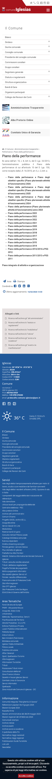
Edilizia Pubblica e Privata (13, 626)
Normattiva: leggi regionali (13, 738)
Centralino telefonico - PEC (12, 508)
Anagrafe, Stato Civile (11, 611)
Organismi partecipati (15, 92)
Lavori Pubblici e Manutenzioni (14, 629)
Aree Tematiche (11, 601)
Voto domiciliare (8, 501)
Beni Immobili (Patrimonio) (12, 638)
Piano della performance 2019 (22, 229)
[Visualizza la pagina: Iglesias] (3, 149)
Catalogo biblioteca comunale (14, 538)
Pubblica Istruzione (10, 650)
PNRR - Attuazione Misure (12, 608)
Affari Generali (8, 653)
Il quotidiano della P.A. (11, 732)
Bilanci (8, 37)
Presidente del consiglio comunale (20, 57)
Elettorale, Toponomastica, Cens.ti (15, 617)
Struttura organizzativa (15, 82)
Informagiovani (8, 659)
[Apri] (49, 41)
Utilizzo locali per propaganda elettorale (18, 505)
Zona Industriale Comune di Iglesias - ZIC (19, 689)
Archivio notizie (8, 723)
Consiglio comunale (14, 52)
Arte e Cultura (7, 635)
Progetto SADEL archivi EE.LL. (14, 520)
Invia (9, 281)
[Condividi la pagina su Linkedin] (24, 286)
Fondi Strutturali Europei (12, 605)
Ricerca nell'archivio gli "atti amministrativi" (25, 318)
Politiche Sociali (8, 632)
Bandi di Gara (11, 87)
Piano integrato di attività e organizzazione (23, 265)
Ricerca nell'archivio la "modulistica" (23, 330)
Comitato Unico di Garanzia (25, 132)
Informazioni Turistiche (11, 662)
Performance (7, 152)
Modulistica (7, 529)
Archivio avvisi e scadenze (12, 729)
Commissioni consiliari (15, 62)
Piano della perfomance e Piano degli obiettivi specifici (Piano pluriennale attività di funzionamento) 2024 (29, 200)
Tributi (5, 665)
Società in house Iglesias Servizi (15, 677)
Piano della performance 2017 (22, 236)
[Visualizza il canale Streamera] (48, 3)
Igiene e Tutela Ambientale (12, 644)
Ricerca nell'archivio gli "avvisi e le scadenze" (22, 339)
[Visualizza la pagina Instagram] (45, 3)
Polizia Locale (7, 647)
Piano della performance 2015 (22, 242)
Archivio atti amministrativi (13, 514)
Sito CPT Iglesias (9, 586)
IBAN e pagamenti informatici (14, 571)
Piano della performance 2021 (22, 223)
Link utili (5, 744)
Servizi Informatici (9, 683)
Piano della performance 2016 (22, 239)
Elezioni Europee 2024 (11, 708)
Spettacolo (6, 686)
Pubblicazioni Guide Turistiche (14, 741)
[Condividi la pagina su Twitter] (20, 286)
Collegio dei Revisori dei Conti (18, 97)
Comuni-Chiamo (8, 517)
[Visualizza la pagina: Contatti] (35, 3)
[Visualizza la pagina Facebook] (41, 3)
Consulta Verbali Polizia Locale (14, 535)
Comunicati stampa (10, 720)
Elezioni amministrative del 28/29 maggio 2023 (21, 714)
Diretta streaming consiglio (13, 544)
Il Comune (14, 28)
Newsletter (6, 747)
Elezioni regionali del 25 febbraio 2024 (17, 717)
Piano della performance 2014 (22, 246)
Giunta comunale (13, 47)
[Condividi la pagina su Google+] (28, 286)
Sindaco (8, 42)
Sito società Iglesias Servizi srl (14, 574)
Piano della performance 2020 (22, 226)
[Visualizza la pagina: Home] (31, 3)
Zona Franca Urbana (11, 674)
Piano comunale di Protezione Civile (16, 580)
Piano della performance (24, 152)
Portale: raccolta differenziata (14, 577)
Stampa (21, 281)
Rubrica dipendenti (10, 541)
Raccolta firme (8, 711)
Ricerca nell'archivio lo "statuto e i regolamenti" (22, 324)
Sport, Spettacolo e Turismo (13, 656)
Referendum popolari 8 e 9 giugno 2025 (18, 705)
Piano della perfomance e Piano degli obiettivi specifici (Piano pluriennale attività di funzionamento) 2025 (29, 190)
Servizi (6, 480)
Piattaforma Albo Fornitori (12, 553)
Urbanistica (7, 614)
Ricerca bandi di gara (11, 532)
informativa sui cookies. (35, 770)
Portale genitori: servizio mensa (15, 547)
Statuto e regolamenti (15, 77)
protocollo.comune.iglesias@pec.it (24, 398)
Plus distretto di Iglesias (12, 550)
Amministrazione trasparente (26, 149)
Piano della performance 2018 (22, 233)
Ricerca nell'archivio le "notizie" (21, 334)
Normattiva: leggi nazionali (13, 735)
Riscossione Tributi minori (12, 668)
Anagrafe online (8, 523)
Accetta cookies (26, 776)
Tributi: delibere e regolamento (14, 565)
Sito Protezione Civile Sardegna (15, 589)
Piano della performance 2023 (22, 213)
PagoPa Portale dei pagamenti (14, 568)
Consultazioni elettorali (11, 671)
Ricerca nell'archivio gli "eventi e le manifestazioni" (22, 346)
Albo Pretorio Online (22, 120)
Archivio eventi (8, 726)
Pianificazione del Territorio (13, 620)
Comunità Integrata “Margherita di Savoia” (19, 702)
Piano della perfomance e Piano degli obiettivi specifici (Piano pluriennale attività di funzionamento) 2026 (29, 180)
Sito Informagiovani (10, 583)
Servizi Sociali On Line (11, 526)
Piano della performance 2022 (22, 216)
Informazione (10, 698)
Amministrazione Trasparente (27, 107)
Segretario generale (14, 72)
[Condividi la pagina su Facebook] (15, 286)
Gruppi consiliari (12, 67)
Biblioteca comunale (10, 641)
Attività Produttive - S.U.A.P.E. (14, 623)
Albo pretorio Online (10, 511)
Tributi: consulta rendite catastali (15, 562)
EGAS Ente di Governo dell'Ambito (15, 592)
